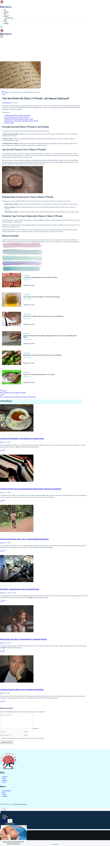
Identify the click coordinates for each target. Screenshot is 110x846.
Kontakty (6, 23)
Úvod (5, 10)
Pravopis (6, 12)
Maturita (5, 780)
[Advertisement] (55, 47)
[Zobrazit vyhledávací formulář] (1, 27)
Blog (4, 792)
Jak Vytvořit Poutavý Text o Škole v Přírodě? (17, 117)
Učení (5, 19)
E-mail (26, 735)
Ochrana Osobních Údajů (20, 804)
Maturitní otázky (9, 17)
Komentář (36, 728)
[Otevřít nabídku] (1, 36)
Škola (5, 14)
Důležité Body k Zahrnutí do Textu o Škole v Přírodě (19, 119)
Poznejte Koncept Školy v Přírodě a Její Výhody (17, 115)
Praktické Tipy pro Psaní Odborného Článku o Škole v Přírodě (21, 121)
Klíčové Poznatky (9, 122)
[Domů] (3, 92)
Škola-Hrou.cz (7, 102)
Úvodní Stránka (7, 790)
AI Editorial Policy (55, 844)
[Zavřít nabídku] (0, 812)
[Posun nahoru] (1, 809)
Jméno (26, 731)
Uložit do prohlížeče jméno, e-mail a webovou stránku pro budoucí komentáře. (23, 738)
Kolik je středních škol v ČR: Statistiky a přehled (13, 391)
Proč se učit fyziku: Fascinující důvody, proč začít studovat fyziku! (18, 396)
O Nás (5, 21)
